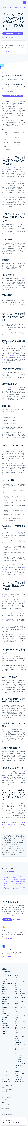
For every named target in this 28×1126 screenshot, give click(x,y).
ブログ (4, 1077)
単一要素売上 (11, 282)
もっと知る (5, 51)
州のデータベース (14, 355)
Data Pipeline (5, 997)
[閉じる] (25, 1119)
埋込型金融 (18, 989)
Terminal (4, 1031)
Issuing (4, 1009)
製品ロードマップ (19, 1073)
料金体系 (4, 979)
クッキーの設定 (6, 1097)
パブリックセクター (20, 1031)
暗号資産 (4, 995)
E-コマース (17, 987)
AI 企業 (17, 1005)
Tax (3, 1029)
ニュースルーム (19, 1077)
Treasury (4, 1033)
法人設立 (16, 168)
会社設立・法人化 (20, 7)
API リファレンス (19, 1057)
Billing (3, 985)
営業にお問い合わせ (18, 919)
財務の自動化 (18, 991)
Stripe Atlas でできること (9, 91)
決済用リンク (5, 1015)
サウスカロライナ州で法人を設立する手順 (13, 84)
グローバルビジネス (20, 993)
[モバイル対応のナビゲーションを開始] (24, 2)
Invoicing (4, 1007)
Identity (4, 1005)
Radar (3, 1021)
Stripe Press (18, 1079)
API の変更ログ (18, 1061)
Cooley (4, 777)
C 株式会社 (13, 566)
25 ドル (20, 596)
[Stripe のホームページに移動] (4, 969)
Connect (4, 993)
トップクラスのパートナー (13, 803)
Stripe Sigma (5, 1027)
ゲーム (16, 1013)
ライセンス (5, 1093)
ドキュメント (18, 1055)
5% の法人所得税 (21, 278)
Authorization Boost (7, 983)
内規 (16, 202)
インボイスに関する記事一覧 (9, 871)
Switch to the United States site (10, 1122)
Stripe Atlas (5, 657)
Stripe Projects (19, 1065)
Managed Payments (7, 1013)
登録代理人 (12, 387)
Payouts (4, 1019)
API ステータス (18, 1059)
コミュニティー (6, 1079)
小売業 (16, 1033)
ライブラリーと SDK (20, 1063)
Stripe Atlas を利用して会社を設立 (12, 33)
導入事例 (4, 1075)
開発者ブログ (18, 1067)
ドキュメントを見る (7, 956)
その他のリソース (7, 7)
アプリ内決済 (18, 995)
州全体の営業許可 (19, 532)
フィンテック (18, 1011)
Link (3, 1011)
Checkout (4, 989)
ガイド (4, 1073)
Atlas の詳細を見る (7, 939)
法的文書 (23, 772)
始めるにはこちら (17, 826)
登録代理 (6, 621)
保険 (16, 1019)
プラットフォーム (19, 1001)
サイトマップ (5, 1095)
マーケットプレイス (20, 997)
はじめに (4, 72)
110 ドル (4, 596)
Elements (4, 999)
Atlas (3, 981)
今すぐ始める (6, 919)
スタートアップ (19, 979)
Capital (4, 987)
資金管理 (17, 999)
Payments (4, 1017)
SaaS (16, 1003)
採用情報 (17, 1075)
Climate (4, 991)
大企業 (16, 977)
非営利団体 (18, 1025)
